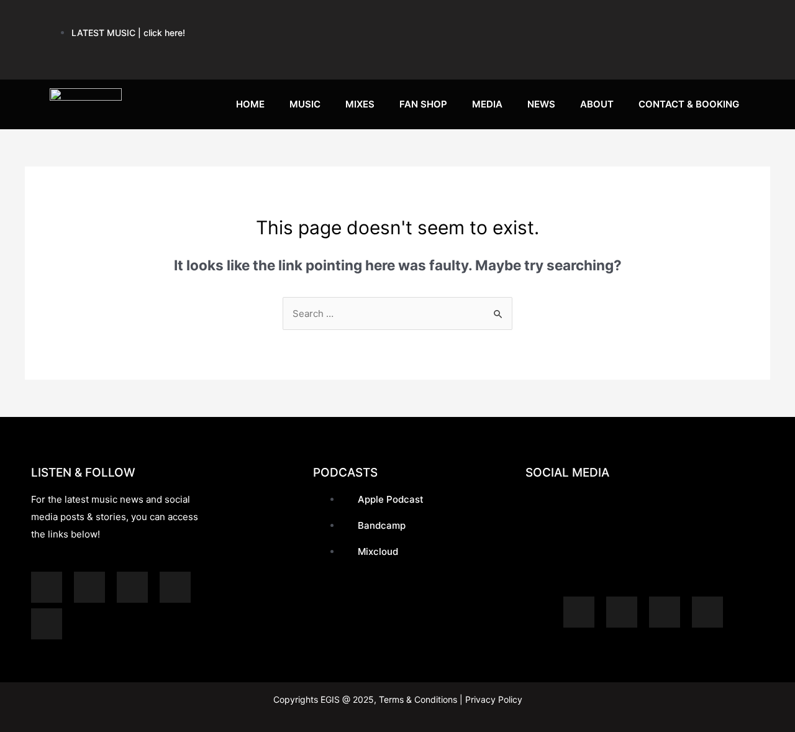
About (597, 104)
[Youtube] (598, 18)
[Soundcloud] (552, 18)
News (541, 104)
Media (487, 104)
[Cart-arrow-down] (736, 55)
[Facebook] (690, 18)
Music (304, 104)
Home (250, 104)
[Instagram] (644, 18)
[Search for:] (397, 313)
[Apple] (506, 18)
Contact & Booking (688, 104)
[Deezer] (46, 623)
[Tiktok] (690, 55)
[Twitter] (736, 18)
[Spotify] (460, 18)
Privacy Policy (492, 699)
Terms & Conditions (418, 699)
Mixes (360, 104)
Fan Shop (423, 104)
